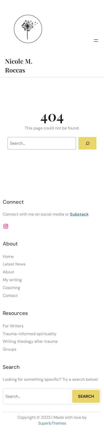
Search (86, 396)
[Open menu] (96, 40)
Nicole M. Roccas (19, 65)
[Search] (87, 143)
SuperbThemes (52, 423)
